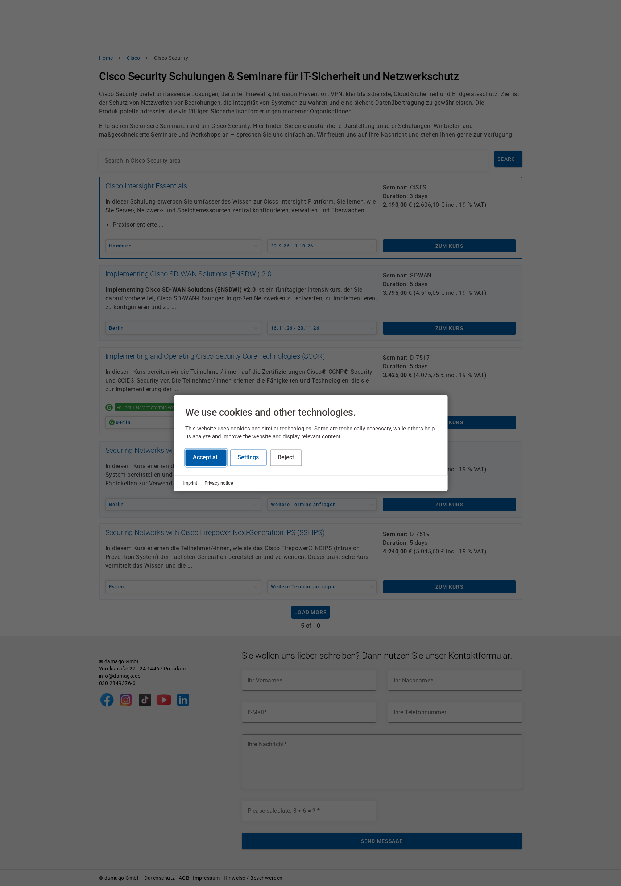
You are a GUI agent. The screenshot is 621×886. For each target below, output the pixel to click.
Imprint (190, 483)
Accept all (206, 457)
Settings (248, 457)
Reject (286, 457)
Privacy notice (218, 483)
